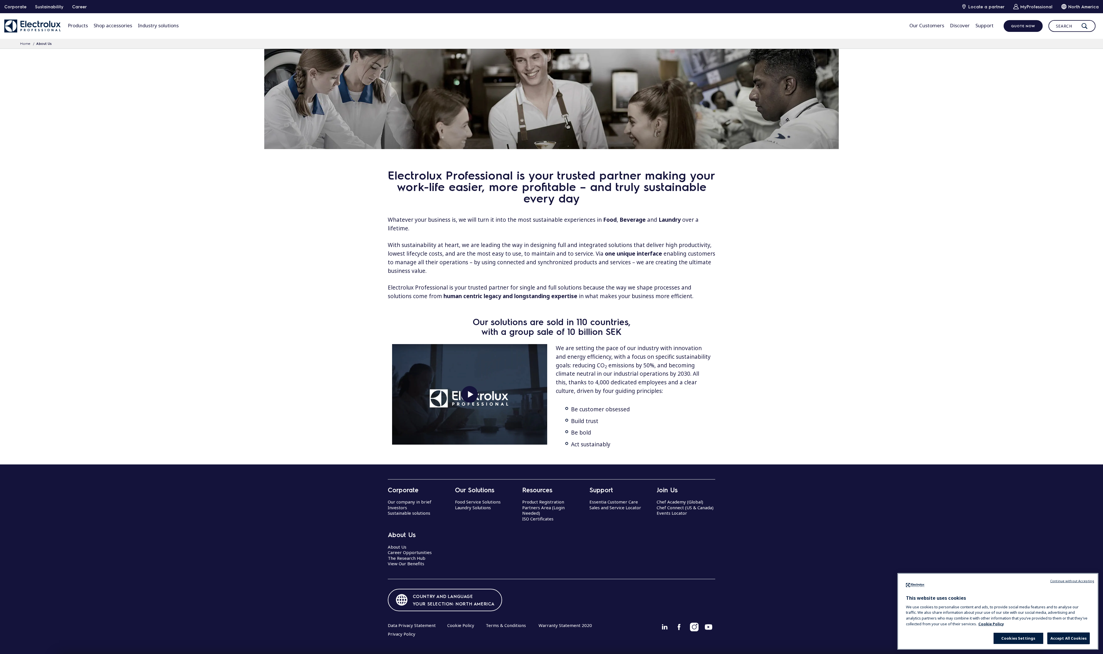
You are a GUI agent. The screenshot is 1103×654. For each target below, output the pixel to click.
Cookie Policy (460, 625)
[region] (997, 611)
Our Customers (926, 25)
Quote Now (1023, 26)
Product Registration (543, 502)
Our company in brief (409, 502)
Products (78, 25)
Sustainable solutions (409, 513)
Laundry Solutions (473, 507)
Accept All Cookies (1068, 638)
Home (25, 43)
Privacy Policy (401, 634)
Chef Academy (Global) (680, 502)
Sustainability (49, 6)
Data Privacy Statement (412, 625)
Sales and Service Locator (615, 507)
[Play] (469, 394)
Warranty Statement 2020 (565, 625)
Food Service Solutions (478, 502)
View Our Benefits (406, 563)
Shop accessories (113, 25)
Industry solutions (158, 25)
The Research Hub (406, 558)
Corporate (15, 6)
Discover (960, 25)
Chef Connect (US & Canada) (685, 507)
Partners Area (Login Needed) (543, 510)
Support (984, 25)
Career (79, 6)
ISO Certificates (538, 519)
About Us (397, 547)
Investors (397, 507)
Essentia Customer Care (613, 502)
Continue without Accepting (1072, 581)
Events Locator (672, 513)
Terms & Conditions (506, 625)
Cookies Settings (1018, 638)
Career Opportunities (410, 552)
